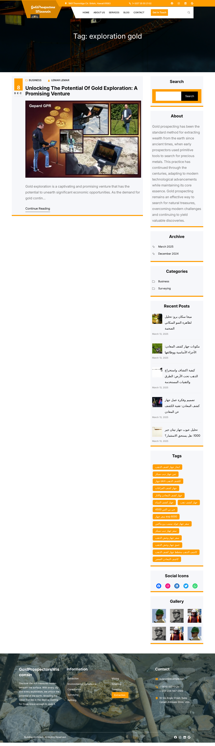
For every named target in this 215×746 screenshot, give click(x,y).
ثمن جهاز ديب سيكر (165, 474)
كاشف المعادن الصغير (167, 559)
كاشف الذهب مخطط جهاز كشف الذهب (176, 552)
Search (189, 96)
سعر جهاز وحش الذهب (167, 537)
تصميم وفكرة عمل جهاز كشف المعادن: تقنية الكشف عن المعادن (182, 405)
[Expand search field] (189, 12)
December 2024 (168, 253)
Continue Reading (37, 208)
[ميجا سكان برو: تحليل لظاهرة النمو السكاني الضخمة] (157, 319)
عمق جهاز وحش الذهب (167, 544)
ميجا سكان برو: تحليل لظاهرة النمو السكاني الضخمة (178, 322)
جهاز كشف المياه (164, 502)
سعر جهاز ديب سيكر (166, 530)
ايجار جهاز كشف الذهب (167, 467)
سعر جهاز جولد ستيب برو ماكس (172, 523)
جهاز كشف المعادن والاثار (168, 495)
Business (35, 80)
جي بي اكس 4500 (165, 509)
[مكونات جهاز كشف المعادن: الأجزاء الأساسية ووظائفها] (157, 349)
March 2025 (165, 246)
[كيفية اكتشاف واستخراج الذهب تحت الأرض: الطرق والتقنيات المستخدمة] (157, 373)
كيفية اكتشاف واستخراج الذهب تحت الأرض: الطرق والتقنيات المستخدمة (181, 376)
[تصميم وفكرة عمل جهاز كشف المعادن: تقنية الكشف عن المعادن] (157, 403)
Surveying (164, 288)
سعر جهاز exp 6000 (166, 516)
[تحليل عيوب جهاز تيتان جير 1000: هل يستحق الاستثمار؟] (157, 432)
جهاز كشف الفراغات (166, 488)
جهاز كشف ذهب (188, 502)
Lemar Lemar (60, 80)
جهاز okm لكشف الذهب (168, 481)
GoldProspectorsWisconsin (43, 9)
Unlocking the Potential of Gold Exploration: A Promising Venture (81, 91)
